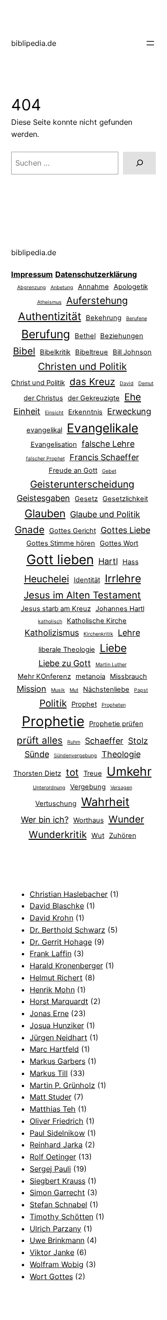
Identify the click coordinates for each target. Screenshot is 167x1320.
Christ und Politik (38, 383)
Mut (74, 690)
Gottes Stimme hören (60, 543)
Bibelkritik (55, 352)
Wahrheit (105, 802)
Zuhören (122, 835)
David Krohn (51, 917)
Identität (87, 580)
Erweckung (129, 411)
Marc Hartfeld (54, 1049)
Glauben (45, 513)
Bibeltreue (91, 352)
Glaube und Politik (105, 514)
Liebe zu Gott (65, 663)
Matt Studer (50, 1096)
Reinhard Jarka (56, 1144)
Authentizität (49, 316)
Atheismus (49, 302)
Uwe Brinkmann (57, 1240)
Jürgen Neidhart (58, 1037)
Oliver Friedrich (57, 1121)
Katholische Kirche (97, 621)
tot (72, 772)
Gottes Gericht (72, 531)
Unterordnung (49, 788)
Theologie (121, 754)
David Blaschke (57, 905)
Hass (130, 562)
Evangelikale (102, 427)
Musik (58, 690)
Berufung (45, 334)
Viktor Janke (52, 1252)
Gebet (109, 471)
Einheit (26, 411)
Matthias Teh (53, 1109)
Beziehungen (121, 336)
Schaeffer (104, 741)
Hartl (108, 561)
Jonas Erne (49, 1013)
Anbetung (62, 287)
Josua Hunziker (57, 1025)
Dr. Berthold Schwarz (67, 929)
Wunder (126, 819)
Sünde (37, 754)
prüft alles (40, 740)
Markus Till (49, 1073)
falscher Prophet (45, 459)
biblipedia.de (33, 43)
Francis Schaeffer (104, 457)
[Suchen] (139, 163)
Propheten (114, 705)
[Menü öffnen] (150, 43)
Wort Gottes (51, 1276)
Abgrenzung (31, 287)
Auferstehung (97, 300)
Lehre (129, 632)
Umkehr (129, 771)
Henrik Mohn (52, 989)
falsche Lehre (108, 444)
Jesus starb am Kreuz (56, 609)
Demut (146, 383)
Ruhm (73, 742)
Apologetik (131, 287)
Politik (53, 703)
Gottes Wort (119, 543)
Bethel (85, 336)
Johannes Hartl (120, 609)
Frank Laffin (50, 953)
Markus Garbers (57, 1061)
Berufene (136, 319)
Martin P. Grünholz (62, 1085)
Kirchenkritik (98, 634)
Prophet (84, 704)
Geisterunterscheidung (82, 484)
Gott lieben (60, 559)
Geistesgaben (43, 498)
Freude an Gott (73, 470)
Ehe (132, 397)
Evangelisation (54, 444)
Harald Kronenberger (66, 965)
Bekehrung (104, 318)
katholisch (50, 621)
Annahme (93, 287)
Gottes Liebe (125, 530)
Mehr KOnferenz (44, 676)
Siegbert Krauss (57, 1180)
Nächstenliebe (106, 689)
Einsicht (54, 413)
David (127, 383)
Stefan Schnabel (58, 1204)
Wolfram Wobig (57, 1264)
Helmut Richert (56, 977)
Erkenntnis (85, 412)
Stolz (138, 741)
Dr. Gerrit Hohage (61, 942)
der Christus (43, 398)
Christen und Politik (82, 366)
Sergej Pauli (50, 1168)
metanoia (90, 676)
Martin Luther (111, 665)
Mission (31, 689)
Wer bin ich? (45, 819)
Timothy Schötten (61, 1216)
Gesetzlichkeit (125, 499)
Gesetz (86, 499)
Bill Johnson (132, 352)
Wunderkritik (58, 834)
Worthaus (88, 820)
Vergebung (88, 787)
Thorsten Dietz (37, 773)
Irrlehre (123, 578)
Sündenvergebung (75, 756)
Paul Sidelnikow (57, 1133)
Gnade (30, 529)
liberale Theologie (67, 649)
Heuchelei (46, 579)
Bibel (24, 351)
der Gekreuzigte (94, 398)
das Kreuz (92, 381)
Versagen (121, 788)
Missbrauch (128, 676)
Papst (141, 690)
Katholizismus (52, 632)
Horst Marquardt (59, 1001)
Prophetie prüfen (116, 724)
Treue (93, 773)
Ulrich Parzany (55, 1228)
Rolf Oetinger (53, 1156)
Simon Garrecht (57, 1192)
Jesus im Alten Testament (82, 595)
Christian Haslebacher (69, 894)
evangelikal (44, 430)
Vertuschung (56, 803)
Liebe (113, 648)
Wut (97, 835)
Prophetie (53, 721)
